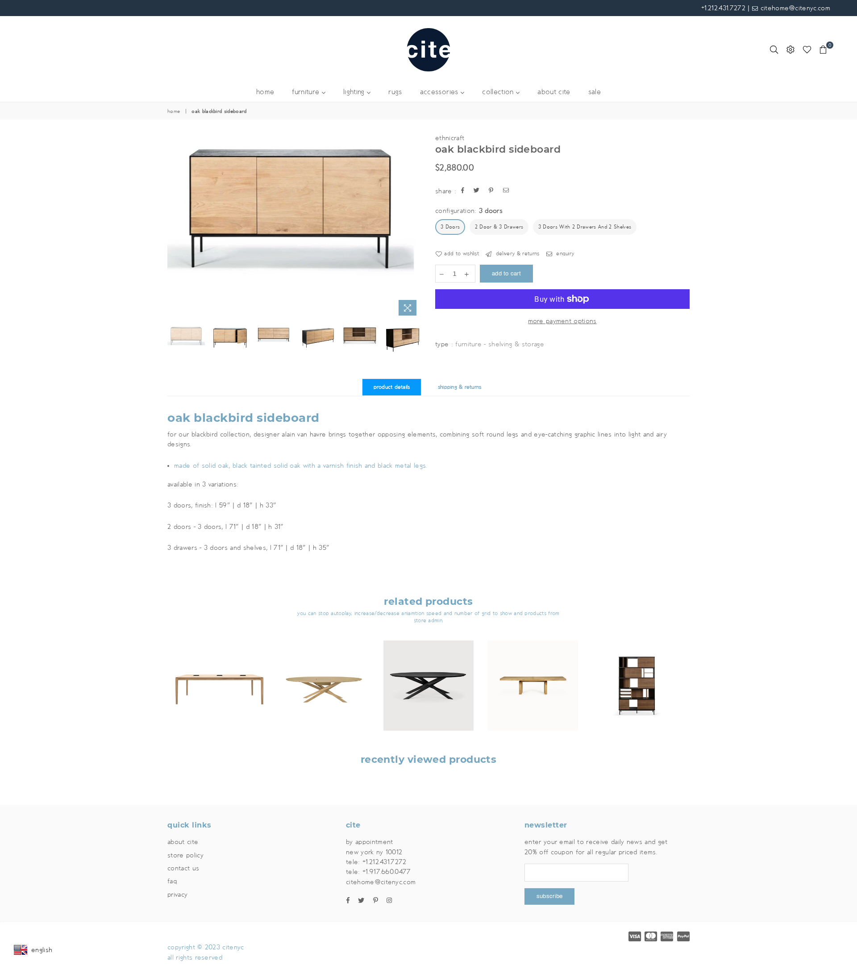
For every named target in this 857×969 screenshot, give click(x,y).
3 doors (450, 227)
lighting (355, 92)
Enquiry (564, 254)
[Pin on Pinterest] (491, 191)
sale (594, 92)
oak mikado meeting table (324, 674)
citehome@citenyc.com (794, 8)
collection (499, 92)
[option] (294, 221)
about (553, 92)
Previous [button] (175, 226)
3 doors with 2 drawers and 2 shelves (585, 227)
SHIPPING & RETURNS (460, 387)
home (265, 92)
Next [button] (414, 226)
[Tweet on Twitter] (476, 191)
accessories (440, 92)
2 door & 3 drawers (499, 227)
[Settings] (790, 49)
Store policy (185, 855)
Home (173, 111)
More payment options (562, 320)
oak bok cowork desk (219, 674)
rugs (395, 92)
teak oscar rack (638, 674)
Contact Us (183, 868)
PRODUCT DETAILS (392, 387)
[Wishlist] (807, 49)
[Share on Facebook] (463, 191)
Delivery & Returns (516, 254)
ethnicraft (449, 137)
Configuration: (469, 210)
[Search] (774, 49)
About (182, 841)
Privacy (177, 894)
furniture (306, 92)
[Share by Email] (506, 191)
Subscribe (549, 896)
